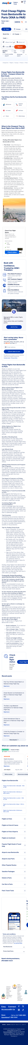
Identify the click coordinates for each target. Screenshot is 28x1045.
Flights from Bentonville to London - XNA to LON (13, 798)
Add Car (24, 51)
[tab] (6, 29)
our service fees (18, 943)
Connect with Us (12, 1008)
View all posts (13, 739)
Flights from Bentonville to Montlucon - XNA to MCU (13, 792)
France (21, 62)
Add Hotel (15, 51)
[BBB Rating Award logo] (25, 993)
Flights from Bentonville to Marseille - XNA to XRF (13, 786)
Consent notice (7, 357)
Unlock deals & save (14, 351)
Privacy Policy (14, 357)
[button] (23, 2)
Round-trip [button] (6, 34)
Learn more (14, 309)
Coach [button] (4, 38)
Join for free (14, 327)
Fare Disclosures (7, 946)
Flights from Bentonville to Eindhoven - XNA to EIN (13, 811)
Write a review (8, 774)
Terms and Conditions (8, 1031)
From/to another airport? (9, 55)
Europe (16, 62)
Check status (12, 252)
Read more (6, 686)
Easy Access (4, 1008)
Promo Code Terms (8, 951)
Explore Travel (16, 3)
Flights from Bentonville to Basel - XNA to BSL (13, 804)
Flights (11, 62)
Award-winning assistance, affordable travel (10, 959)
